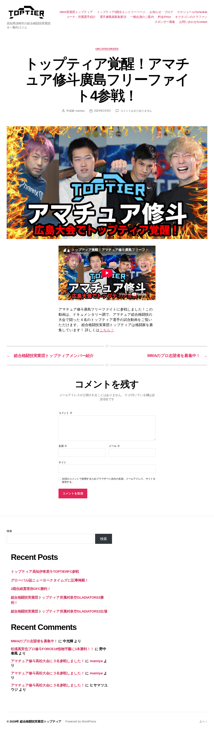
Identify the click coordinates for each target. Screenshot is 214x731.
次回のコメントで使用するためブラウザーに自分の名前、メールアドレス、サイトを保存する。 (108, 480)
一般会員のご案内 (142, 17)
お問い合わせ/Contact (193, 22)
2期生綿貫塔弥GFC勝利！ (31, 589)
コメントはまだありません (136, 110)
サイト (62, 462)
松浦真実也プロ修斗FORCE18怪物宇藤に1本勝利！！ (52, 649)
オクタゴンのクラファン (191, 17)
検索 (9, 531)
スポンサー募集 (164, 22)
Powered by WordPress (80, 721)
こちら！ (106, 330)
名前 (63, 446)
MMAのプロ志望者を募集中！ (34, 641)
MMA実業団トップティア (76, 12)
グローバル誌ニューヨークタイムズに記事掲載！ (49, 580)
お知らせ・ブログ (161, 12)
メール (114, 446)
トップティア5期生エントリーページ (121, 12)
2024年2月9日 (102, 110)
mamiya (79, 110)
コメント (65, 412)
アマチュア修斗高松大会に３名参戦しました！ (47, 661)
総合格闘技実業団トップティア (40, 721)
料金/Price (164, 17)
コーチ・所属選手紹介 (81, 17)
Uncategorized (107, 48)
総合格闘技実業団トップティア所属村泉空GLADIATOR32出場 (59, 611)
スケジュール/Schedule (192, 12)
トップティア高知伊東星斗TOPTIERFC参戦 (45, 571)
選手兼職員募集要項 (113, 17)
